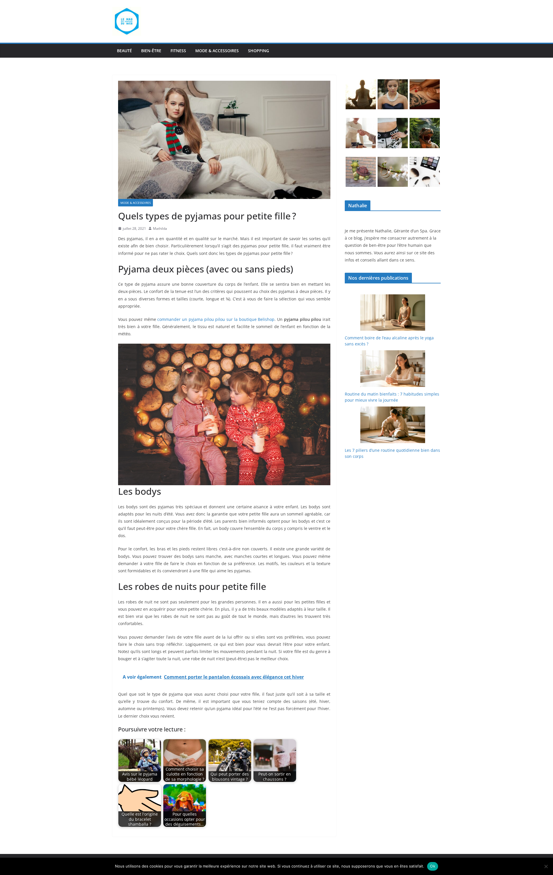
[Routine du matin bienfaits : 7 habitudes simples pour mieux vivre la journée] (392, 368)
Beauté (124, 50)
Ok (432, 866)
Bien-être (151, 50)
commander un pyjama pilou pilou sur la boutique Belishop (215, 319)
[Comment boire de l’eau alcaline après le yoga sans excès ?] (392, 312)
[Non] (546, 866)
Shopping (258, 50)
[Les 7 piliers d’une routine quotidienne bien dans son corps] (392, 425)
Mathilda (160, 228)
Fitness (178, 50)
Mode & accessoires (217, 50)
